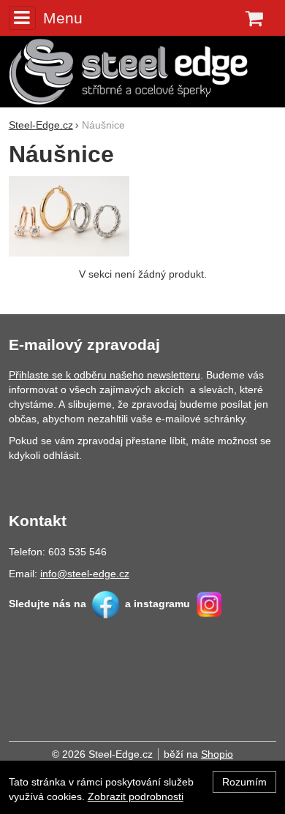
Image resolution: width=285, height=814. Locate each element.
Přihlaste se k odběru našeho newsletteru (104, 375)
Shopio (217, 754)
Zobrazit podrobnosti (135, 796)
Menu (63, 17)
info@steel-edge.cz (84, 573)
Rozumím (244, 782)
